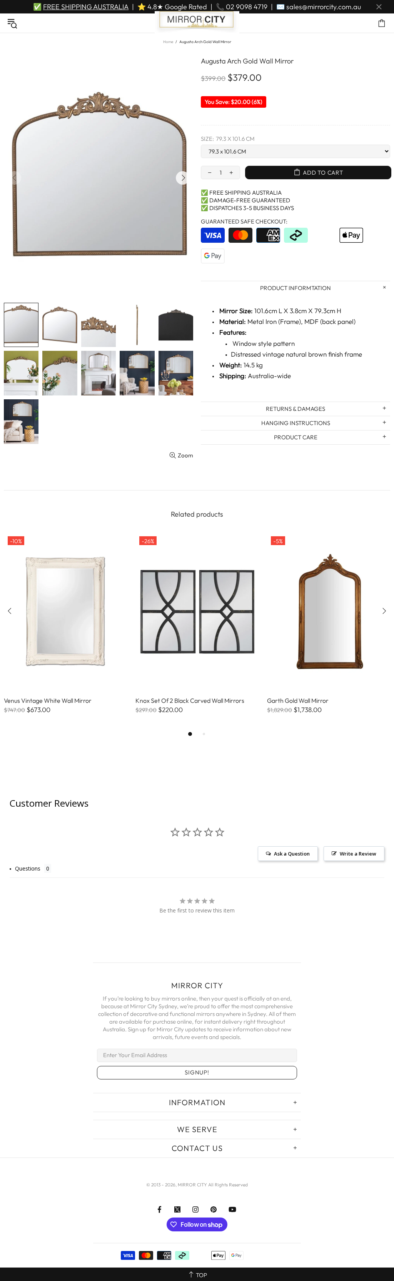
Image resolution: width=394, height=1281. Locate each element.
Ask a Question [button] (292, 853)
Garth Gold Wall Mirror (298, 700)
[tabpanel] (66, 630)
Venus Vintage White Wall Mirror (48, 700)
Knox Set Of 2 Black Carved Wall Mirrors (189, 700)
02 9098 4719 (246, 6)
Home (168, 41)
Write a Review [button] (358, 853)
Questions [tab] (27, 868)
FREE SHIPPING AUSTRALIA (86, 6)
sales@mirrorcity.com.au (323, 6)
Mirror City (197, 23)
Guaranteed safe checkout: (244, 221)
